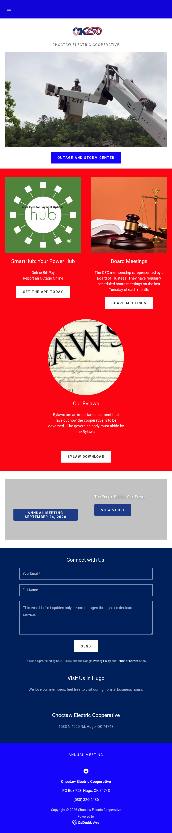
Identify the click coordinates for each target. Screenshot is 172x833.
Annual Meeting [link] (86, 755)
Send (86, 646)
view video (112, 510)
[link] (86, 32)
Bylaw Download (86, 457)
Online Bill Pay (43, 272)
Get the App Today (43, 292)
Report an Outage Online (43, 278)
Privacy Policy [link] (102, 661)
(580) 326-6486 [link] (86, 799)
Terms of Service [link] (127, 661)
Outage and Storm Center (86, 158)
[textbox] (85, 573)
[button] (9, 9)
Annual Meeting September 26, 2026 (45, 515)
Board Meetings (128, 303)
